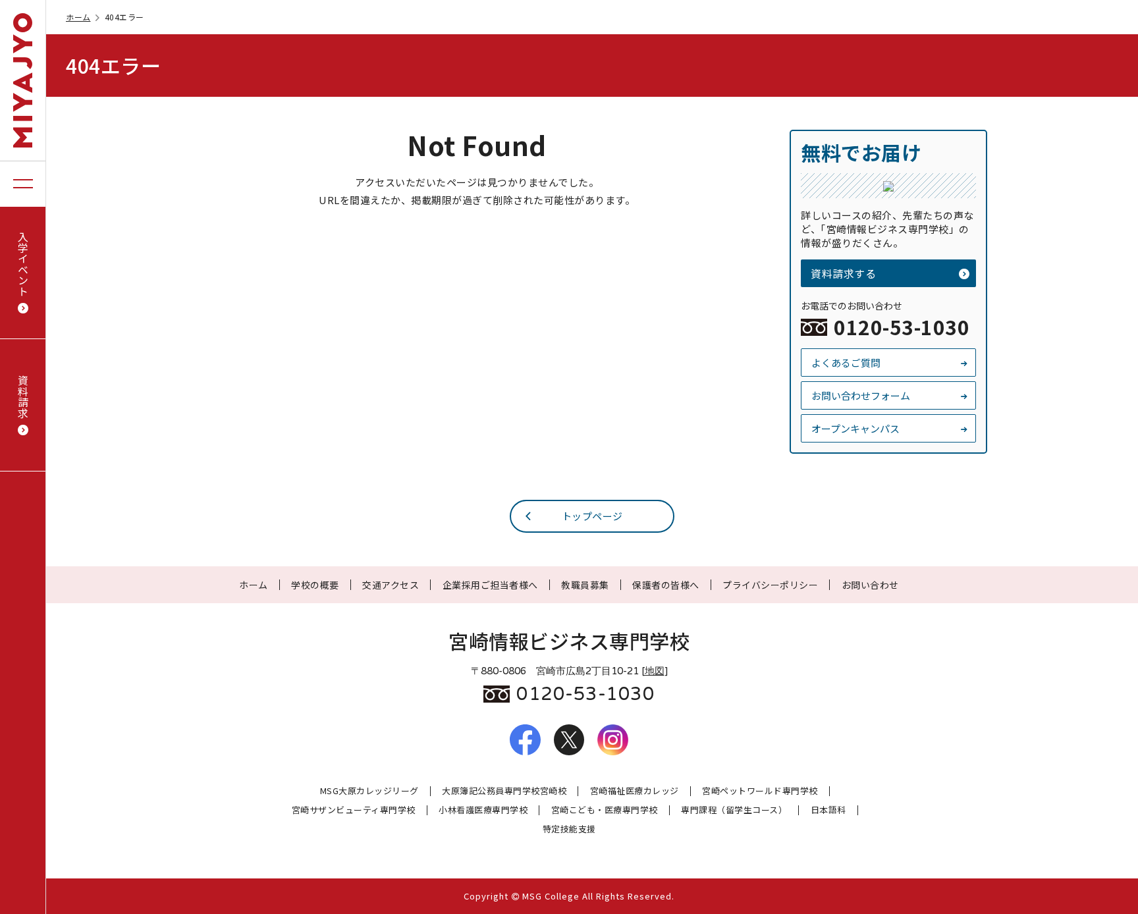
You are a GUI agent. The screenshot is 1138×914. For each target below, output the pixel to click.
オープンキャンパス (855, 428)
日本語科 (828, 810)
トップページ (592, 516)
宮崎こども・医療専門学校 (604, 810)
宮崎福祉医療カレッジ (634, 791)
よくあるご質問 (846, 362)
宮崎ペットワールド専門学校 (760, 791)
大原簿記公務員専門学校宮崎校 (504, 791)
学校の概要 (315, 584)
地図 (654, 671)
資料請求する (843, 273)
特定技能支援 (569, 829)
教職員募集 (585, 584)
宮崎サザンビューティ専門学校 (354, 810)
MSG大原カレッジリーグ (369, 791)
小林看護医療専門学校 (483, 810)
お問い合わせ (870, 584)
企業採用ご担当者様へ (490, 584)
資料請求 (23, 396)
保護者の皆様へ (665, 584)
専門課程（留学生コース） (734, 810)
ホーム (78, 16)
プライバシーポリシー (770, 584)
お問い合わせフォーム (860, 395)
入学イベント (23, 263)
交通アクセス (390, 584)
